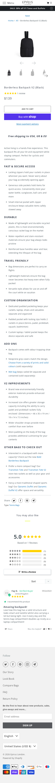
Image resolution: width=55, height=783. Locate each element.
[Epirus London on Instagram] (28, 664)
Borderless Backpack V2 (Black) (24, 87)
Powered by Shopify (12, 758)
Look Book (8, 678)
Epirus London (17, 754)
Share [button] (9, 629)
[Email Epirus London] (35, 664)
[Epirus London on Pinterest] (20, 664)
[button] (45, 629)
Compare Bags (11, 685)
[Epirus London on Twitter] (6, 664)
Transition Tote (16, 469)
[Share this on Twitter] (13, 500)
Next (27, 15)
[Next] (33, 63)
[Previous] (21, 63)
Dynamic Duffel (25, 486)
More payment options (27, 124)
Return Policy (10, 698)
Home (10, 20)
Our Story (8, 672)
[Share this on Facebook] (20, 500)
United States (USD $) (18, 746)
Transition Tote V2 (37, 469)
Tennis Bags (14, 505)
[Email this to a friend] (33, 500)
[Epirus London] (27, 3)
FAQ (5, 692)
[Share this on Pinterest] (26, 500)
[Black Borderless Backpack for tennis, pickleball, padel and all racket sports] (27, 42)
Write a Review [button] (29, 572)
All (17, 20)
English (9, 736)
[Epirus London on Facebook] (13, 664)
